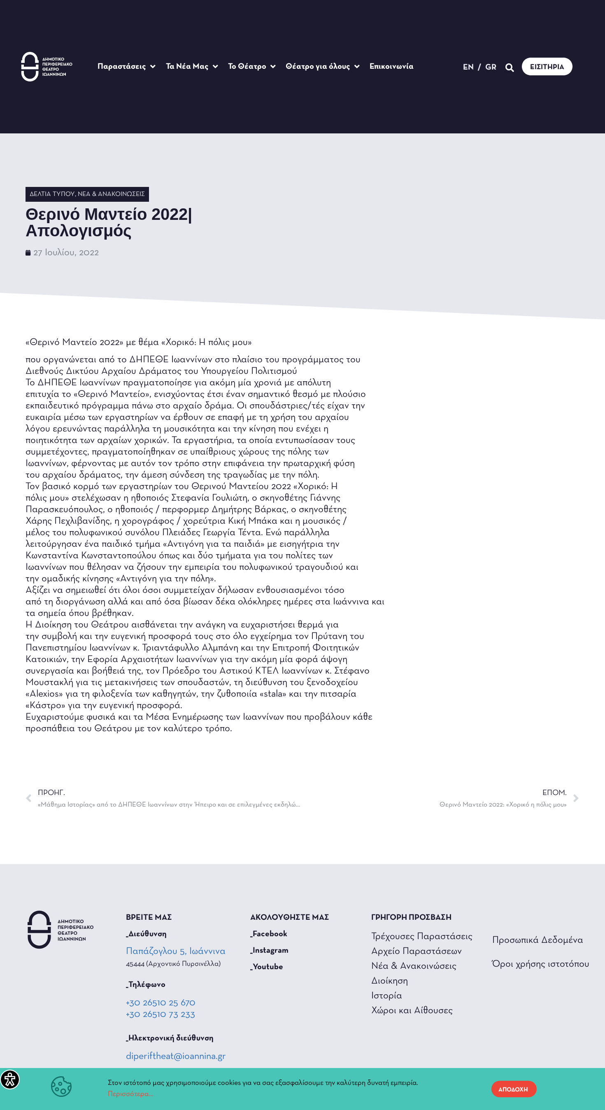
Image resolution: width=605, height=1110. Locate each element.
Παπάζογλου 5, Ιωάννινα (176, 951)
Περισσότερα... (131, 1094)
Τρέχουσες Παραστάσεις (421, 937)
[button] (510, 68)
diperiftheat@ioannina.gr (176, 1056)
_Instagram (269, 951)
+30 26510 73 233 (160, 1014)
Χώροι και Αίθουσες (412, 1011)
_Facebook (268, 934)
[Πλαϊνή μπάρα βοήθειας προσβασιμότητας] (10, 1079)
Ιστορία (386, 996)
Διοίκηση (389, 981)
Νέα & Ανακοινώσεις (111, 194)
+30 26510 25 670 (160, 1003)
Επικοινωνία (392, 67)
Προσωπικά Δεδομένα (537, 940)
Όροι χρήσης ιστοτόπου (540, 964)
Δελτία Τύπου (52, 194)
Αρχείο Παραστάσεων (416, 951)
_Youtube (266, 967)
